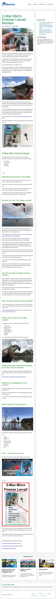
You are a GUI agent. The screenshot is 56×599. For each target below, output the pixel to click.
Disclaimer (49, 593)
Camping (35, 4)
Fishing (29, 4)
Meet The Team (34, 595)
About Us (33, 593)
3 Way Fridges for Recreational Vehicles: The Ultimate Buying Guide (46, 27)
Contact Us (41, 593)
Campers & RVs (42, 4)
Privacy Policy (44, 595)
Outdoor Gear (50, 4)
